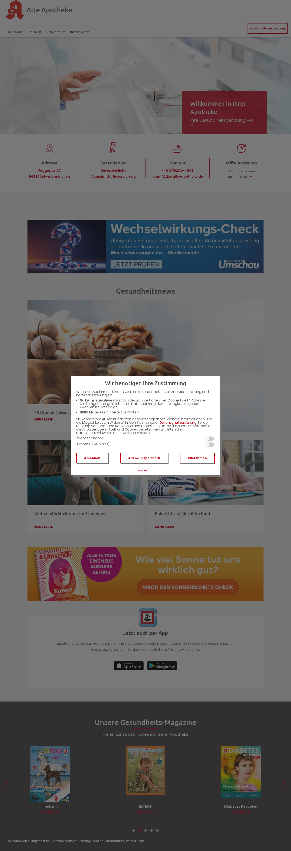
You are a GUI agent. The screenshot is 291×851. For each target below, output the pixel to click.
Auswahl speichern (144, 458)
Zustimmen (197, 458)
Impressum (145, 470)
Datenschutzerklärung (178, 422)
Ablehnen (92, 458)
